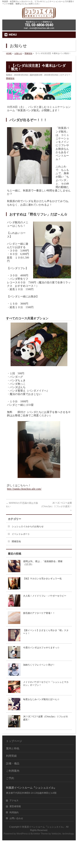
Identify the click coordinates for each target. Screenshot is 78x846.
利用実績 (11, 755)
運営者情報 (15, 806)
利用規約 (14, 812)
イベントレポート (21, 534)
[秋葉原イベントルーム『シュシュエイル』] (39, 15)
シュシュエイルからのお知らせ (28, 526)
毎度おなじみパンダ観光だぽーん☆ (41, 699)
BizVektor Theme (39, 833)
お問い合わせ (16, 818)
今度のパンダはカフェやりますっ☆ (41, 647)
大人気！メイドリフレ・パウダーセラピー (44, 596)
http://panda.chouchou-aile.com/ (24, 488)
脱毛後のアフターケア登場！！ (39, 613)
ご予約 (10, 778)
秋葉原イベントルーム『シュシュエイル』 (43, 827)
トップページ (14, 741)
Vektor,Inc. (56, 833)
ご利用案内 (12, 770)
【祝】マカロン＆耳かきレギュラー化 (42, 578)
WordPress (22, 833)
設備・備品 (12, 763)
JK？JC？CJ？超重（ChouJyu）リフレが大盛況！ (56, 506)
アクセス (14, 800)
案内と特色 (12, 748)
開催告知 (10, 78)
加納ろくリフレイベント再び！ (39, 664)
